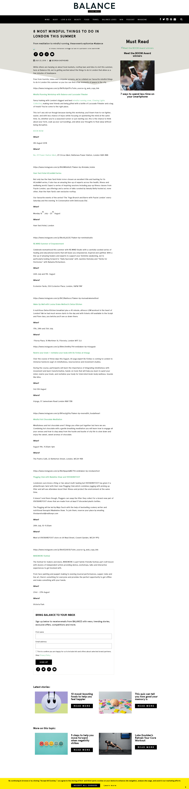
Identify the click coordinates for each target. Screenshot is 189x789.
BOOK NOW (38, 131)
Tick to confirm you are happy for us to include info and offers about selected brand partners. (74, 651)
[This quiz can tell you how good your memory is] (115, 702)
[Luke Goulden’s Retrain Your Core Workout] (115, 744)
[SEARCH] (180, 19)
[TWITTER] (163, 20)
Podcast (130, 20)
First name (40, 632)
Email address (41, 642)
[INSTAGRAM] (167, 20)
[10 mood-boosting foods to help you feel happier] (51, 702)
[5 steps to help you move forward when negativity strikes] (51, 744)
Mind (47, 20)
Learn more (110, 785)
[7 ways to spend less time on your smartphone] (137, 75)
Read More (82, 706)
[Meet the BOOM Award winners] (137, 48)
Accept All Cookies (85, 785)
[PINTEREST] (171, 20)
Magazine (142, 20)
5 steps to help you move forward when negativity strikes (82, 739)
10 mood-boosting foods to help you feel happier (82, 696)
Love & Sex (66, 20)
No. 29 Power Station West (44, 155)
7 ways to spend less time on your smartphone (137, 95)
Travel (96, 20)
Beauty (77, 20)
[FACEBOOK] (160, 20)
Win (121, 20)
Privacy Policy (45, 655)
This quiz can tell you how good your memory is (146, 696)
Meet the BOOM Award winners (137, 54)
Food (86, 20)
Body (55, 20)
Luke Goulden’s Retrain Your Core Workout (145, 738)
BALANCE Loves (109, 20)
